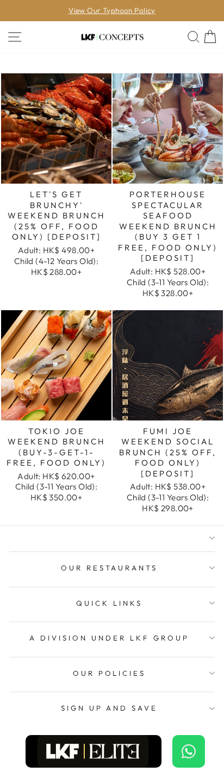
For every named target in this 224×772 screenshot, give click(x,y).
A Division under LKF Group (109, 637)
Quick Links (109, 603)
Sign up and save (109, 708)
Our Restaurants (109, 567)
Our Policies (109, 673)
